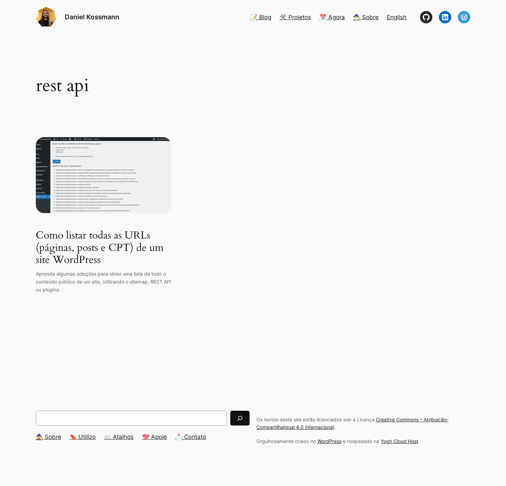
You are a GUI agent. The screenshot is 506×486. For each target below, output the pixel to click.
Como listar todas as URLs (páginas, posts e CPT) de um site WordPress (100, 248)
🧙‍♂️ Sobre (366, 17)
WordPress (329, 441)
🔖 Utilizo (83, 436)
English (397, 17)
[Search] (240, 418)
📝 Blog (260, 17)
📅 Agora (332, 17)
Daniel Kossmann (92, 17)
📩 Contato (190, 436)
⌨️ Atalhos (119, 436)
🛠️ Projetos (295, 17)
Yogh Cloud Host (399, 441)
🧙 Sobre (48, 436)
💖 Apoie (154, 436)
